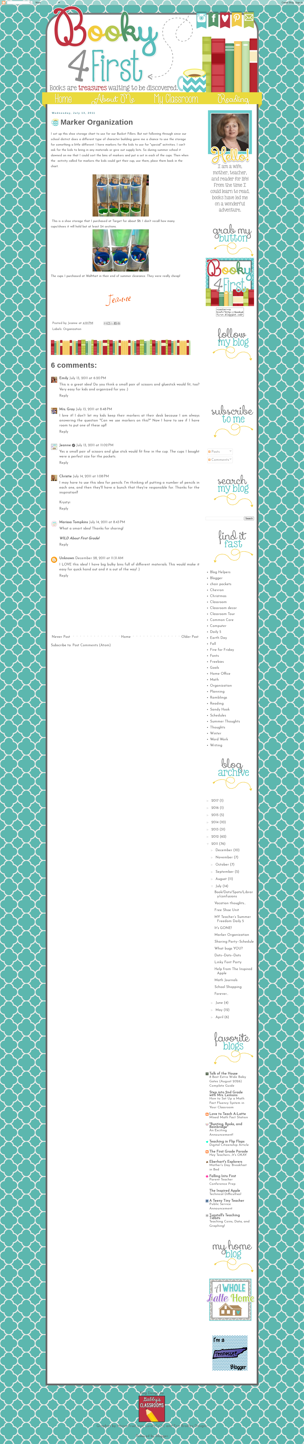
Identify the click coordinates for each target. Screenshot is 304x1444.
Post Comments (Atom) (91, 645)
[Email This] (105, 323)
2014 (215, 822)
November (225, 857)
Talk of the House (223, 1073)
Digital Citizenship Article (229, 1145)
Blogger (216, 578)
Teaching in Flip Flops (227, 1141)
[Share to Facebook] (115, 323)
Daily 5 (215, 632)
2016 (215, 808)
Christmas (218, 596)
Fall (213, 644)
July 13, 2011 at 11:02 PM (94, 445)
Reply (63, 396)
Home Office (220, 674)
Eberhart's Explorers (225, 1162)
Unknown (66, 558)
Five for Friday (222, 650)
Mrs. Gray (67, 409)
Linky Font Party (228, 962)
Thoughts (217, 727)
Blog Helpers (220, 572)
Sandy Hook (220, 709)
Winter (215, 733)
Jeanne (65, 445)
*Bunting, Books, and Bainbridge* (225, 1125)
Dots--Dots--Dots (227, 955)
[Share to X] (112, 323)
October (223, 864)
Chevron (217, 590)
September (225, 872)
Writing (216, 745)
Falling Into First (222, 1176)
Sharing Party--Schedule (234, 942)
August (222, 879)
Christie (65, 476)
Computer (218, 626)
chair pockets (220, 584)
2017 (215, 801)
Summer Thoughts (225, 721)
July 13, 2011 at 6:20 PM (87, 378)
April (220, 1017)
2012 (215, 837)
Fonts (214, 656)
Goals (214, 668)
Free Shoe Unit (226, 910)
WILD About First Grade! (79, 538)
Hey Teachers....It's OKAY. (228, 1155)
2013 (215, 829)
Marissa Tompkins (73, 522)
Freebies (217, 662)
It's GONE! (223, 928)
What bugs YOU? (228, 948)
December (224, 850)
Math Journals (226, 980)
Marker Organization (231, 935)
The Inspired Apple (224, 1191)
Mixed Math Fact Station (228, 1117)
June (220, 1003)
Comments (219, 460)
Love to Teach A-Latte (227, 1114)
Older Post (190, 637)
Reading (217, 703)
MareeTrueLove (130, 1426)
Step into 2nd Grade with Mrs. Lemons (226, 1094)
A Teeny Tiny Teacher (226, 1201)
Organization (72, 329)
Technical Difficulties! (225, 1194)
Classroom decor (223, 608)
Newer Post (61, 637)
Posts (215, 452)
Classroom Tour (222, 614)
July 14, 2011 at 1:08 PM (91, 476)
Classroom (218, 602)
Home (126, 637)
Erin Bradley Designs (190, 1426)
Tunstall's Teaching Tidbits (224, 1217)
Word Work (219, 739)
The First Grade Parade (228, 1151)
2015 (215, 815)
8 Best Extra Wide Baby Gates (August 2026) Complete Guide (227, 1081)
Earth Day (218, 638)
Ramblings (218, 697)
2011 (215, 844)
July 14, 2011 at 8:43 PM (107, 522)
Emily (63, 378)
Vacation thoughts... (230, 903)
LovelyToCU (154, 1426)
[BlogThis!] (108, 323)
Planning (217, 691)
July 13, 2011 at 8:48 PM (94, 409)
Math (214, 680)
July (219, 886)
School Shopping (228, 987)
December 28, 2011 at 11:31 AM (99, 558)
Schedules (218, 715)
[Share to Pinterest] (119, 323)
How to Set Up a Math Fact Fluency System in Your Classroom (226, 1103)
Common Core (222, 620)
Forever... (221, 994)
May (220, 1010)
